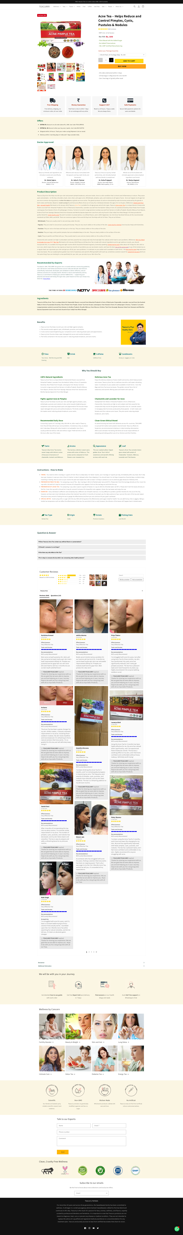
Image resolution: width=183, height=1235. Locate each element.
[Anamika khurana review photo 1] (91, 716)
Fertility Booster (45, 1042)
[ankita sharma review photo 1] (91, 616)
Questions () (56, 596)
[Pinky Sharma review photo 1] (126, 795)
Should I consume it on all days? (50, 547)
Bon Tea (56, 242)
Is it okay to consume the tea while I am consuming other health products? (62, 558)
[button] (57, 6)
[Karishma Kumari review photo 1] (56, 616)
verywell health (45, 205)
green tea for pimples (114, 225)
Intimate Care (44, 1074)
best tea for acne (131, 249)
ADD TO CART (129, 61)
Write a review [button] (124, 579)
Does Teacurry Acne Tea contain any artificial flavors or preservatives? (60, 541)
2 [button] (89, 952)
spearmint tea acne (134, 252)
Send (62, 1152)
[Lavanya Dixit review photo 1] (126, 705)
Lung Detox (122, 1042)
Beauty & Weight (71, 1042)
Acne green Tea (120, 205)
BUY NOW (122, 66)
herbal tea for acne (113, 244)
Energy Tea (122, 1074)
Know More (46, 278)
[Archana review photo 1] (56, 695)
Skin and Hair (97, 1042)
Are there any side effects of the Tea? (51, 552)
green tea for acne (53, 215)
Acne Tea (77, 205)
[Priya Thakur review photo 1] (126, 616)
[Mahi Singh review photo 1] (56, 878)
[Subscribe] (106, 1193)
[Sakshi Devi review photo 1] (56, 783)
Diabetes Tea (97, 1074)
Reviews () (44, 596)
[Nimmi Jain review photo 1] (91, 818)
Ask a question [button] (137, 579)
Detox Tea (69, 1074)
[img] (56, 639)
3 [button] (91, 952)
